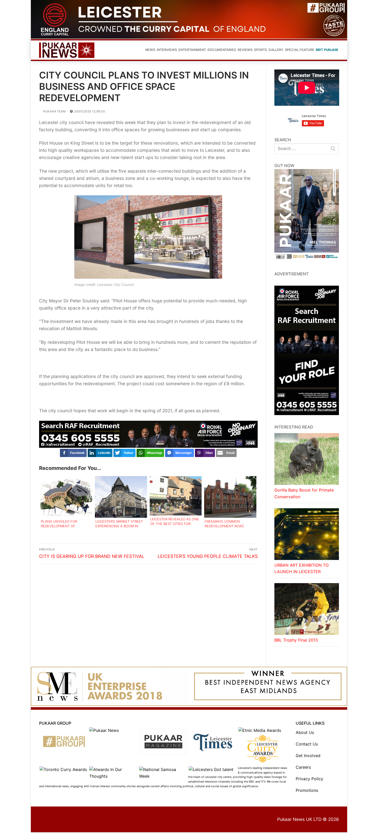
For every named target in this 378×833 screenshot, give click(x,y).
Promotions (307, 790)
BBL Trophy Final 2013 (296, 640)
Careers (303, 767)
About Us (305, 732)
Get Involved (308, 756)
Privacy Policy (309, 779)
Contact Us (307, 744)
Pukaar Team (54, 112)
